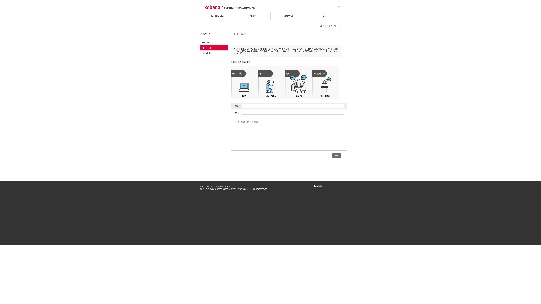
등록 (336, 155)
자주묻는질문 (207, 53)
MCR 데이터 (217, 16)
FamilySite (318, 186)
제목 (236, 106)
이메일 (236, 113)
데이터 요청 (206, 48)
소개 (323, 16)
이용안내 (288, 16)
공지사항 (205, 42)
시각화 (253, 16)
